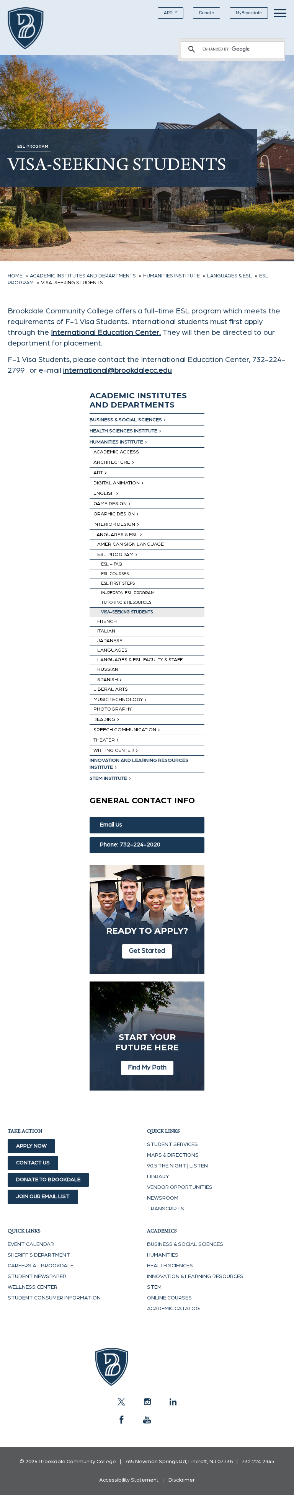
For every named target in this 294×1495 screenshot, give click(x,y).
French (107, 621)
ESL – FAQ (111, 564)
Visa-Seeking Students (127, 612)
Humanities (162, 1255)
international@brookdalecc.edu (117, 370)
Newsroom (162, 1198)
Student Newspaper (37, 1276)
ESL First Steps (118, 583)
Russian (107, 669)
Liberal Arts (110, 689)
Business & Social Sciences (126, 419)
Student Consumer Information (54, 1298)
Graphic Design (114, 514)
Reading (104, 719)
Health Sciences (170, 1265)
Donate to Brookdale (48, 1179)
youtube (147, 1419)
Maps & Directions (173, 1155)
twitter (121, 1401)
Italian (106, 631)
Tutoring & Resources (126, 602)
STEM (154, 1287)
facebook (121, 1419)
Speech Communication (124, 729)
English (103, 493)
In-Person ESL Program (128, 593)
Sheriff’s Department (39, 1255)
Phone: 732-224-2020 (130, 845)
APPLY (170, 13)
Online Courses (169, 1298)
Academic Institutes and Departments (138, 400)
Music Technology (118, 699)
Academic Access (116, 452)
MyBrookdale (249, 13)
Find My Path (147, 1067)
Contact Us (33, 1163)
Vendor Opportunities (179, 1187)
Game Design (110, 503)
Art (98, 472)
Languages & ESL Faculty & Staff (140, 659)
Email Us (111, 825)
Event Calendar (31, 1244)
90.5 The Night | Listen (177, 1166)
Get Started (147, 950)
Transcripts (165, 1208)
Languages (112, 650)
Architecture (111, 462)
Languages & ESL (115, 534)
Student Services (172, 1144)
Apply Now (31, 1146)
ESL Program (115, 554)
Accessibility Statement (128, 1480)
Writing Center (113, 750)
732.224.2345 (258, 1461)
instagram (147, 1401)
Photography (112, 709)
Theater (104, 740)
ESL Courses (115, 574)
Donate (206, 13)
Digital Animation (116, 483)
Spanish (107, 679)
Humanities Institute (116, 442)
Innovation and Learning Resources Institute (139, 764)
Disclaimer (181, 1480)
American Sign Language (130, 544)
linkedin (172, 1401)
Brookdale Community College (32, 28)
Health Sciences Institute (123, 431)
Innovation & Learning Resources (195, 1276)
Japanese (109, 640)
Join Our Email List (43, 1196)
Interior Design (114, 524)
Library (158, 1176)
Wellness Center (32, 1287)
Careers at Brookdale (41, 1265)
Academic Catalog (173, 1308)
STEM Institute (108, 778)
